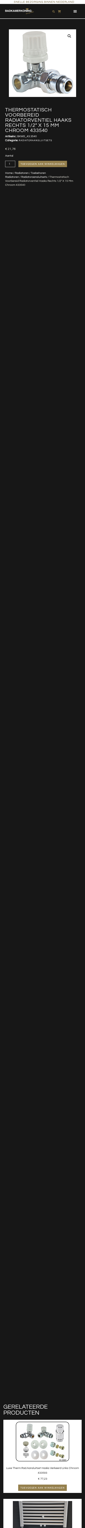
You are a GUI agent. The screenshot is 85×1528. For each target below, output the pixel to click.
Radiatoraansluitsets (34, 177)
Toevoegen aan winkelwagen (43, 164)
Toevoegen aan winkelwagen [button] (42, 1487)
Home (9, 173)
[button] (75, 11)
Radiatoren (22, 173)
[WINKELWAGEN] (59, 10)
